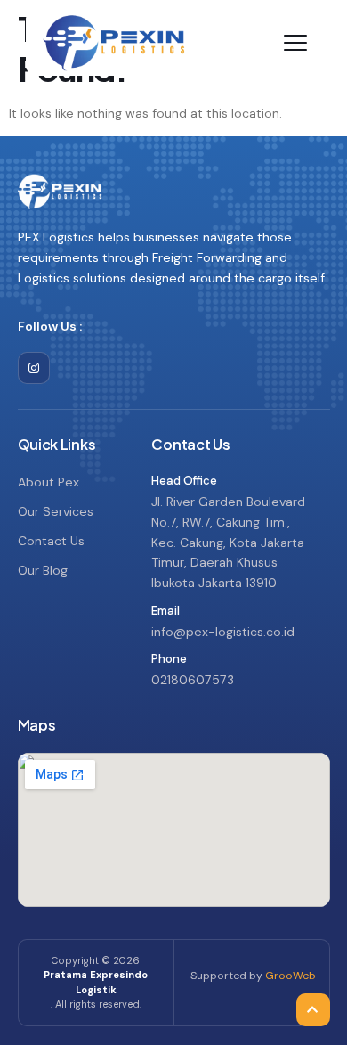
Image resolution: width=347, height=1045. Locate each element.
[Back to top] (311, 933)
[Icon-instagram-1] (34, 368)
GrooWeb (290, 975)
